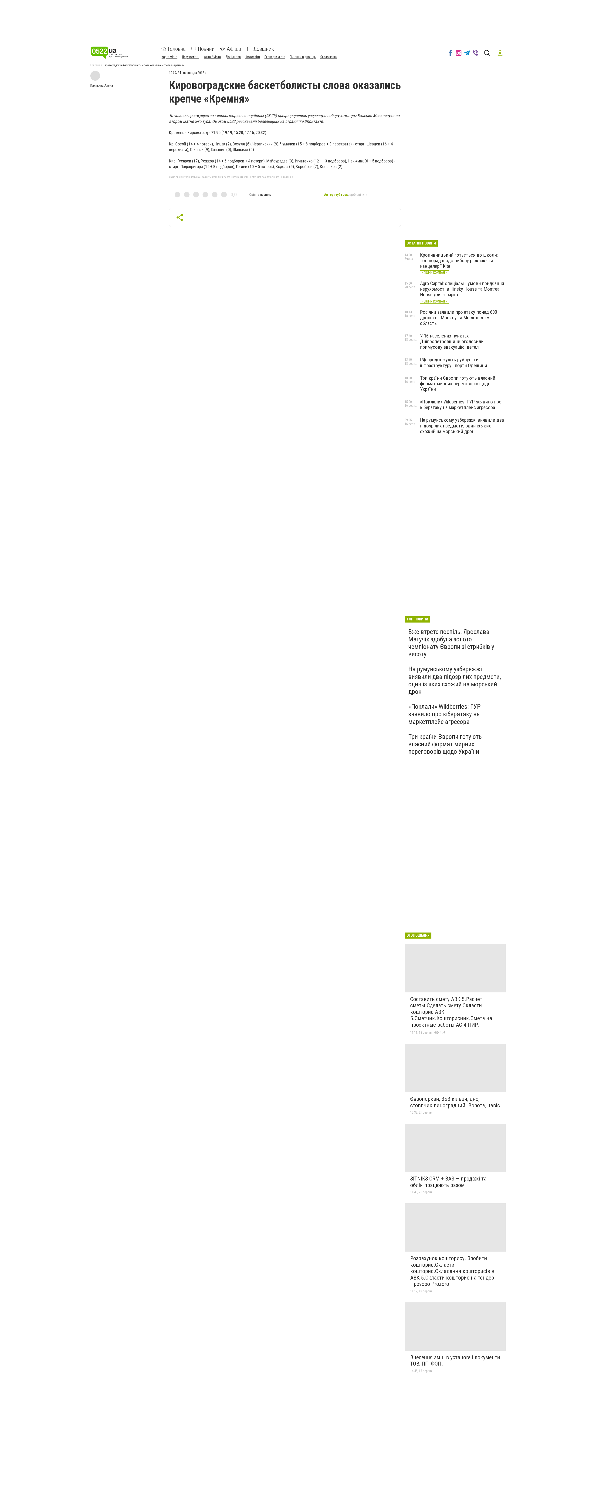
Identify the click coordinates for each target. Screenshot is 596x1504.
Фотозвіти (252, 57)
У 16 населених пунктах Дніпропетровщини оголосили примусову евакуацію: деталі (452, 341)
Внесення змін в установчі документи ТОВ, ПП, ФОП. (455, 1360)
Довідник (263, 49)
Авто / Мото (212, 57)
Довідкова (233, 57)
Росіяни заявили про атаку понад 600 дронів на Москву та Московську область (458, 317)
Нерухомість (190, 57)
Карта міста (169, 57)
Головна (177, 49)
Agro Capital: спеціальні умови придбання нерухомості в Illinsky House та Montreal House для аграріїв (462, 289)
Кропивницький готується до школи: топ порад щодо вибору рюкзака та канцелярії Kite (459, 260)
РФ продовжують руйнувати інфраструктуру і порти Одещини (453, 362)
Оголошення (328, 57)
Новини (206, 49)
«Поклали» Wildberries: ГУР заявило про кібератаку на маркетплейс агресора (460, 404)
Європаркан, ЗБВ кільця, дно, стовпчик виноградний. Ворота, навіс (455, 1102)
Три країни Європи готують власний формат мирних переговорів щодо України (457, 383)
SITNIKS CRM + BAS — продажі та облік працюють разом (448, 1181)
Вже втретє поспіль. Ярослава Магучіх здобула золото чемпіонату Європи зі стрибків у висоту (451, 643)
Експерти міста (274, 57)
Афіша (234, 49)
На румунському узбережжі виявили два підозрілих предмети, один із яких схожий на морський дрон (462, 425)
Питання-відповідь (303, 57)
